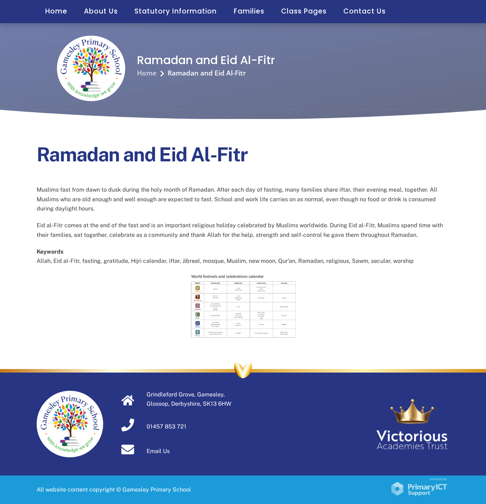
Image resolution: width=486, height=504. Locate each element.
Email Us (158, 451)
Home (56, 11)
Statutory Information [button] (175, 11)
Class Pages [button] (304, 11)
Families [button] (249, 11)
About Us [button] (101, 11)
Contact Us (364, 11)
